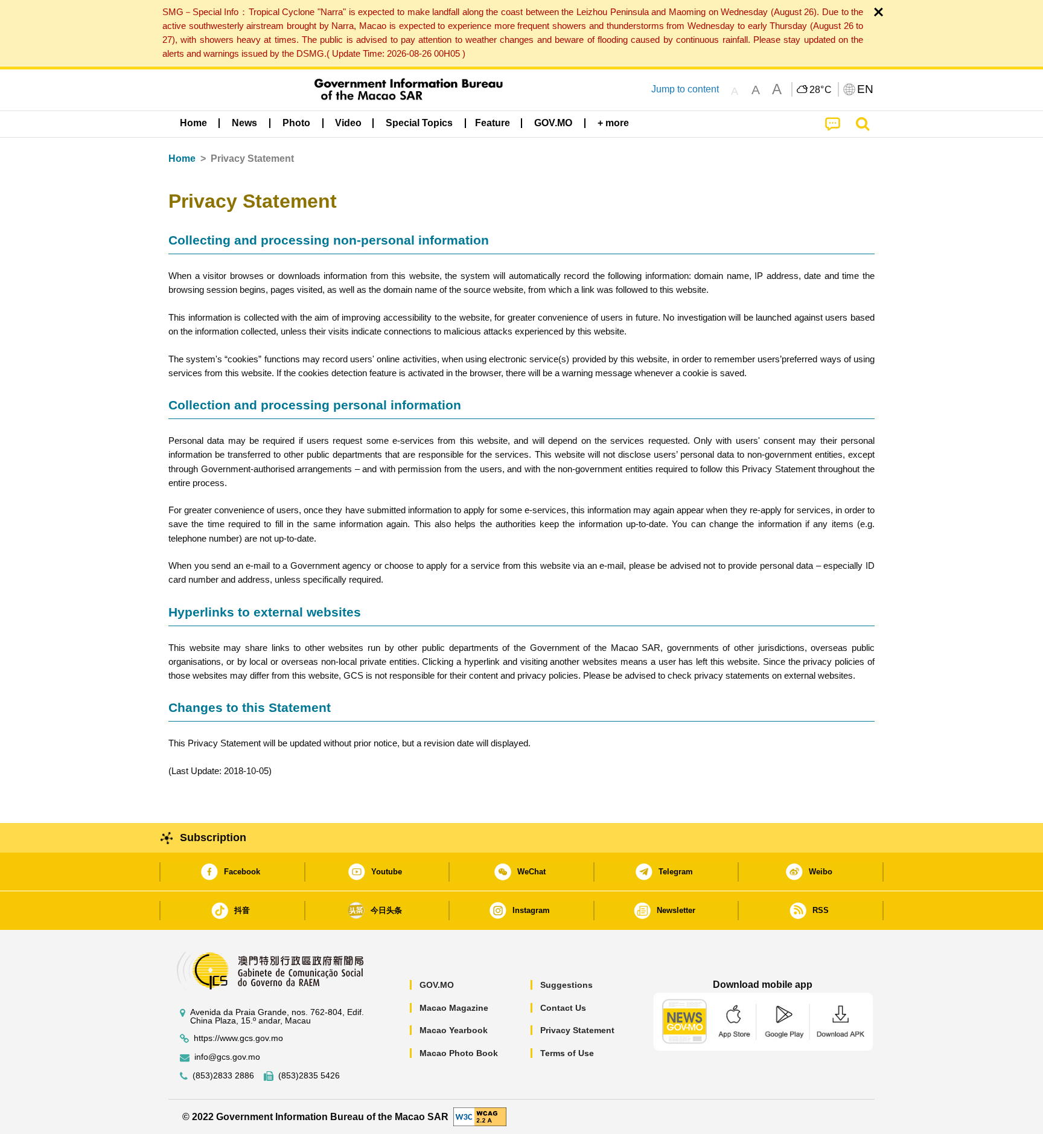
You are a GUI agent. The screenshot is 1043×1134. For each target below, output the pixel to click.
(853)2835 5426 (309, 1075)
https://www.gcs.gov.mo (238, 1038)
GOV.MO (436, 985)
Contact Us (563, 1008)
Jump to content (685, 89)
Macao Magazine (453, 1008)
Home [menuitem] (193, 123)
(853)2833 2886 (223, 1075)
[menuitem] (244, 122)
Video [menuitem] (348, 123)
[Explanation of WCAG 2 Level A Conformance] (479, 1116)
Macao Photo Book (458, 1053)
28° (820, 90)
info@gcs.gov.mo (227, 1057)
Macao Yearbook (453, 1030)
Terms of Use (567, 1053)
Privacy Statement (577, 1030)
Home (182, 158)
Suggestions (566, 985)
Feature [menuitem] (492, 123)
